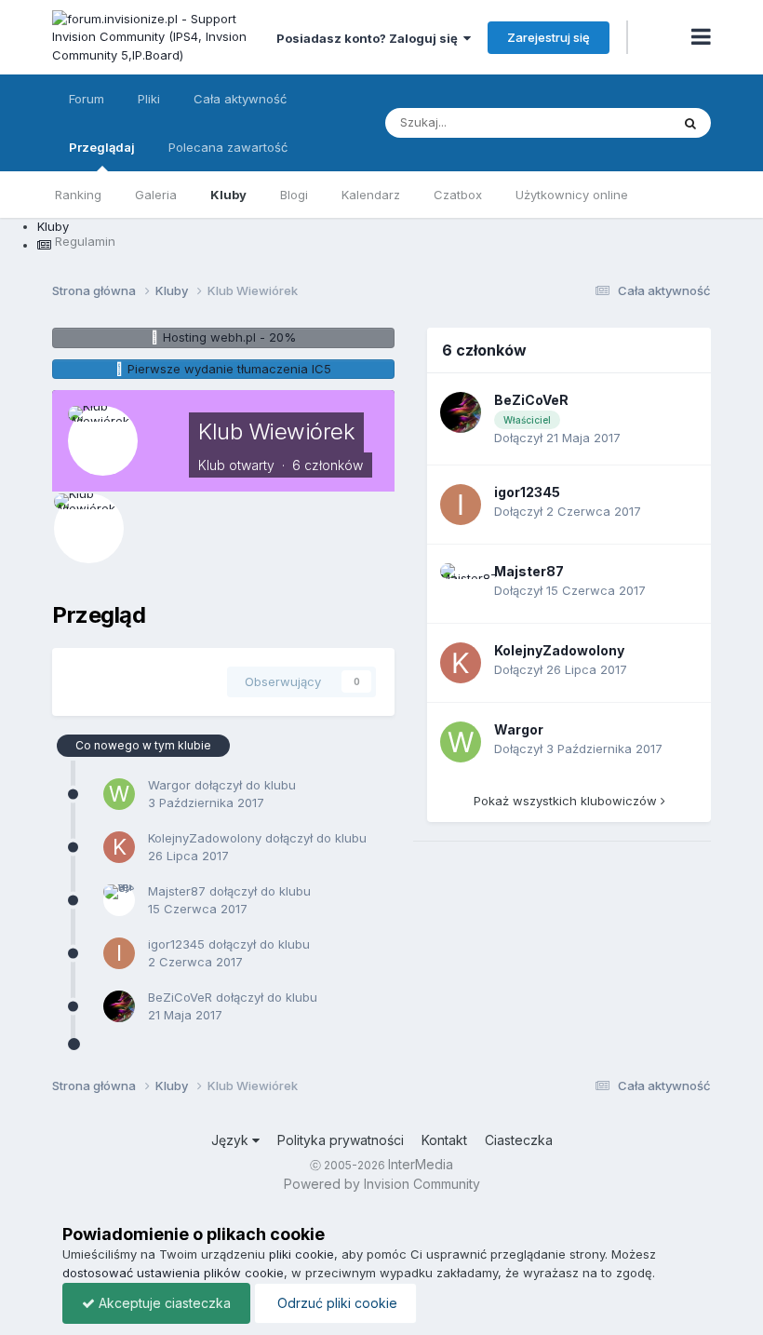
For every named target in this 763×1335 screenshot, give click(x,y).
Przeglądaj (102, 147)
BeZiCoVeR (180, 997)
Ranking (78, 194)
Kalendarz (370, 194)
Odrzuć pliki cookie (335, 1303)
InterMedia (420, 1164)
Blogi (294, 194)
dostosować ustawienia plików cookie (173, 1272)
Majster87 (177, 890)
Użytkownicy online (571, 194)
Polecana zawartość (228, 147)
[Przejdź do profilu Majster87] (119, 900)
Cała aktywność (240, 98)
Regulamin (85, 241)
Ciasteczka (519, 1140)
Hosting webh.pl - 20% (229, 337)
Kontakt (444, 1140)
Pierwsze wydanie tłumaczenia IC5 (229, 368)
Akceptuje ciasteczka (163, 1303)
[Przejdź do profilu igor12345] (119, 953)
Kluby (228, 194)
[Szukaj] (690, 123)
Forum (86, 98)
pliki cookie (301, 1254)
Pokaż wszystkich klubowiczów (567, 800)
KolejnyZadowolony (204, 837)
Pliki (149, 98)
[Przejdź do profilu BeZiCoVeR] (119, 1006)
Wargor (169, 784)
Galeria (156, 194)
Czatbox (458, 194)
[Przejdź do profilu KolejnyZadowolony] (119, 847)
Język (231, 1140)
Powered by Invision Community (382, 1184)
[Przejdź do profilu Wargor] (119, 794)
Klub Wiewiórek (276, 431)
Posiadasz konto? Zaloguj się (369, 38)
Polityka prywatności (340, 1140)
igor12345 (176, 944)
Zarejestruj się (548, 37)
